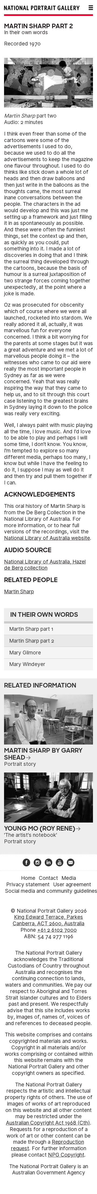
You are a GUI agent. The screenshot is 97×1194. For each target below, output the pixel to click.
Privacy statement (28, 884)
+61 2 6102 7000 (57, 930)
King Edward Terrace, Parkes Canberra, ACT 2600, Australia (48, 920)
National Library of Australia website (47, 538)
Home (28, 878)
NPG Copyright (66, 1155)
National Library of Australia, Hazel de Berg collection (45, 565)
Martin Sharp (19, 592)
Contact (48, 878)
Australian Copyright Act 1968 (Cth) (48, 1123)
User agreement (72, 884)
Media (68, 878)
